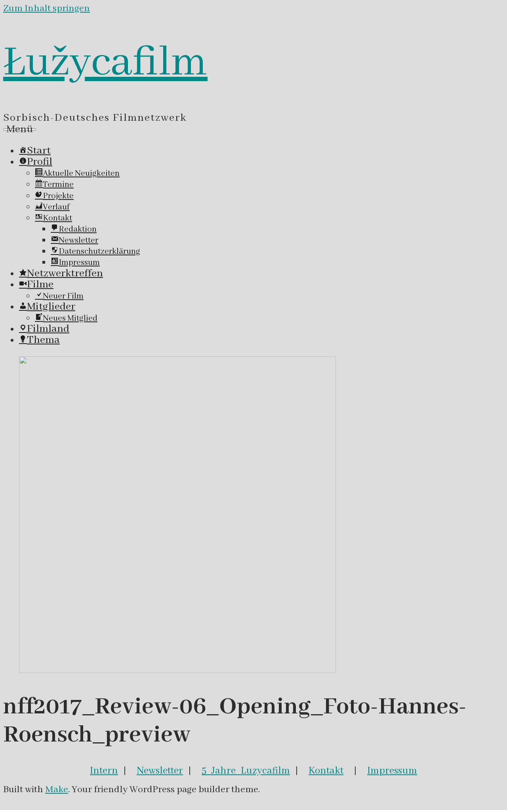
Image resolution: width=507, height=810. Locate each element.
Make (56, 789)
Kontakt (326, 770)
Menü (19, 129)
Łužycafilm (105, 63)
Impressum (392, 770)
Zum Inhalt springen (46, 8)
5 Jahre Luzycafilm (246, 770)
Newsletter (160, 770)
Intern (104, 770)
